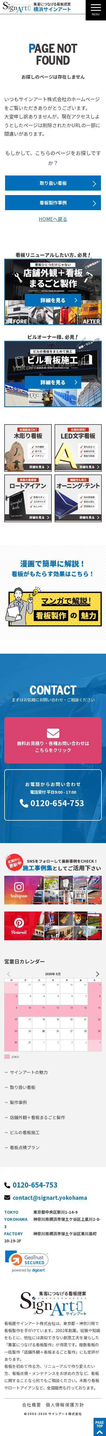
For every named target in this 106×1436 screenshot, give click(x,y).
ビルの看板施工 (25, 1132)
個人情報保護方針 (65, 1405)
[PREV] (9, 974)
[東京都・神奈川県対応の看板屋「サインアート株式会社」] (37, 7)
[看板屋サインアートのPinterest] (53, 923)
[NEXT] (96, 974)
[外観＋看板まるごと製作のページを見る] (53, 288)
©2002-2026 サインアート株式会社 (53, 1414)
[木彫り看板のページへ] (28, 448)
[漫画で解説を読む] (53, 606)
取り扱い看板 (53, 182)
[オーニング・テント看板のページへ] (78, 498)
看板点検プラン (25, 1147)
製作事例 (18, 1102)
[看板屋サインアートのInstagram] (53, 887)
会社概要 (31, 1405)
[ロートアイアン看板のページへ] (28, 498)
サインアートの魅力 (29, 1072)
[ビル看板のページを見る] (53, 370)
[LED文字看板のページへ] (78, 448)
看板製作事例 (53, 202)
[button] (26, 1261)
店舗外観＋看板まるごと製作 (37, 1117)
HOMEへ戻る (53, 218)
